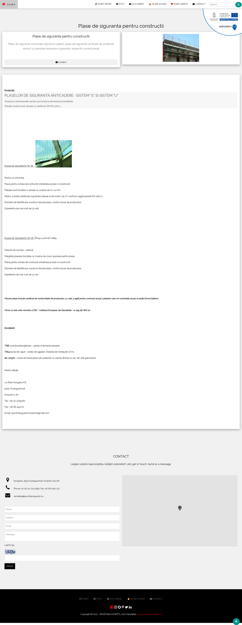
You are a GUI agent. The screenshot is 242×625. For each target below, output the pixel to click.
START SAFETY (180, 4)
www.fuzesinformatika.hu (149, 614)
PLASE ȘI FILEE (159, 4)
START (85, 599)
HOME (11, 4)
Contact (62, 62)
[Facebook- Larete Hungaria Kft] (111, 607)
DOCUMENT (137, 4)
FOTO (121, 4)
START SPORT (104, 4)
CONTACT (200, 4)
